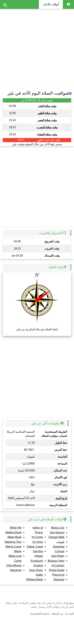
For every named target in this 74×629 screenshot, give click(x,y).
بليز (14, 144)
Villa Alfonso (14, 565)
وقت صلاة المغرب (47, 127)
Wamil (18, 551)
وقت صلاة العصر (47, 120)
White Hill (16, 527)
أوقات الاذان (51, 4)
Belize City (57, 527)
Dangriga (58, 546)
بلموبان (60, 541)
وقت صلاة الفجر (47, 105)
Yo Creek (37, 537)
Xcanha (38, 565)
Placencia (58, 574)
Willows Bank (34, 579)
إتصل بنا (69, 613)
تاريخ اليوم (61, 498)
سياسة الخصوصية (40, 613)
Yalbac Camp (34, 546)
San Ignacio (57, 532)
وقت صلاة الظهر (47, 113)
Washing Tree (13, 541)
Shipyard (58, 579)
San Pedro (57, 555)
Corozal (59, 551)
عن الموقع (57, 613)
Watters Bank (13, 532)
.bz (33, 484)
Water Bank (14, 537)
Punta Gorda (56, 570)
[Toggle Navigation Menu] (68, 4)
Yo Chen (37, 541)
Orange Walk (56, 537)
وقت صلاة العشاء (47, 134)
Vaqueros (16, 570)
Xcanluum (36, 560)
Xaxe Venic (36, 570)
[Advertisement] (37, 47)
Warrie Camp (14, 546)
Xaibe (39, 574)
